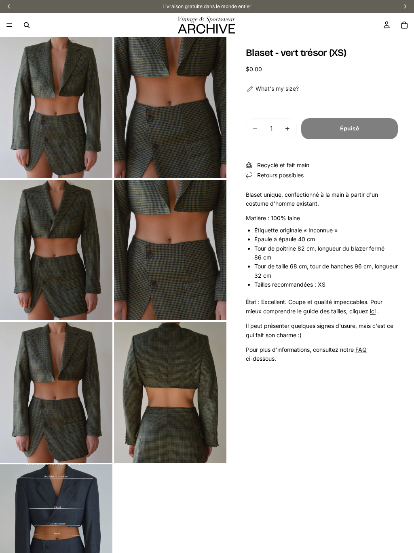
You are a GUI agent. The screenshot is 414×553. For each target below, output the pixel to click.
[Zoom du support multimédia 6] (170, 392)
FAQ (361, 349)
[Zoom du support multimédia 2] (170, 107)
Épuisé (349, 128)
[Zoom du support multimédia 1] (56, 107)
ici (373, 311)
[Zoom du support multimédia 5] (56, 392)
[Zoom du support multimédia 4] (170, 250)
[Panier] (404, 25)
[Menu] (9, 25)
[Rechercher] (27, 25)
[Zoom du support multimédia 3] (56, 250)
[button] (272, 88)
